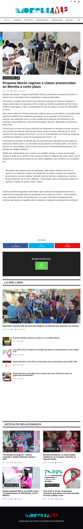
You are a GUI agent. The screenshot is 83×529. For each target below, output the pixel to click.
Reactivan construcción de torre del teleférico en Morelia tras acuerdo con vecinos (41, 326)
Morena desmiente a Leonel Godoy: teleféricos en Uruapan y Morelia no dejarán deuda (59, 457)
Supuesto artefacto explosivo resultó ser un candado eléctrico (36, 338)
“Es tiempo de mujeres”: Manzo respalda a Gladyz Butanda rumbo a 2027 (19, 457)
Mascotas (57, 20)
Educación (9, 78)
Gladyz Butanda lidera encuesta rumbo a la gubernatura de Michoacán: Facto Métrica (21, 493)
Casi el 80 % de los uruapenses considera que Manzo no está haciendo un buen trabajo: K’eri (46, 350)
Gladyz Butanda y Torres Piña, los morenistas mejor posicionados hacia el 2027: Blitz (45, 361)
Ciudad (17, 20)
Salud (69, 20)
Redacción (22, 91)
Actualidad (42, 20)
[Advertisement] (41, 218)
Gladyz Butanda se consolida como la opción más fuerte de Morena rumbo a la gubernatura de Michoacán (42, 374)
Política (28, 20)
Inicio (7, 20)
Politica (10, 449)
